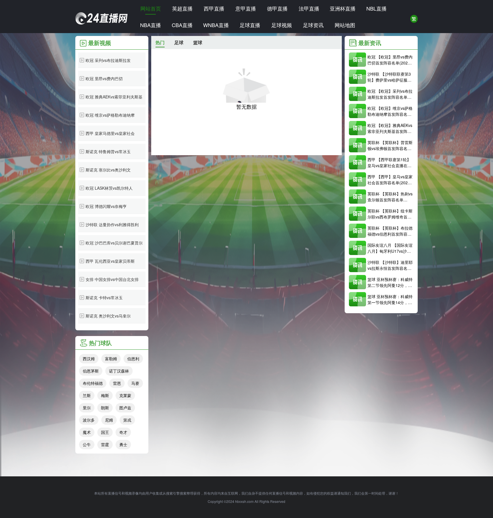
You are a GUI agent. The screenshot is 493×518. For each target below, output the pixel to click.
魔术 (87, 432)
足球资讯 (313, 25)
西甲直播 (214, 8)
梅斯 (105, 395)
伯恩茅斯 (91, 371)
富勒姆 (111, 358)
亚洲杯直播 (342, 8)
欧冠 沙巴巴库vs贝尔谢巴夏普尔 (114, 243)
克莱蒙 (125, 395)
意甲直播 (245, 8)
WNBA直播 (216, 25)
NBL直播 (376, 8)
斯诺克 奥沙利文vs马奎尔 (108, 316)
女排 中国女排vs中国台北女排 (112, 279)
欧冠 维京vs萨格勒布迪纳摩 (110, 115)
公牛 (87, 444)
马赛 (135, 383)
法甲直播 (309, 8)
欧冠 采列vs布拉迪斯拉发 (108, 60)
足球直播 (250, 25)
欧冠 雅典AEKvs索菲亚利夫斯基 (114, 97)
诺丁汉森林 (119, 371)
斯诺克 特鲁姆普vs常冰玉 (108, 151)
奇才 (123, 432)
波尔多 (89, 420)
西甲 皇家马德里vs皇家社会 (110, 133)
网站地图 (345, 25)
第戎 (127, 420)
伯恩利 (133, 358)
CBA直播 (182, 25)
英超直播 (182, 8)
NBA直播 (150, 25)
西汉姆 (89, 358)
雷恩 (117, 383)
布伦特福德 (93, 383)
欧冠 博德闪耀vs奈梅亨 (106, 206)
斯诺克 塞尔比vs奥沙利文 (108, 170)
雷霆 (105, 444)
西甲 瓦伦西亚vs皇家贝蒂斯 (110, 261)
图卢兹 (125, 407)
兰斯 (87, 395)
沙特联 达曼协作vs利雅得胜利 (112, 224)
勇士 (123, 444)
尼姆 (109, 420)
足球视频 (281, 25)
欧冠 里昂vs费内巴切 (104, 78)
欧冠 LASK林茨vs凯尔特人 (109, 188)
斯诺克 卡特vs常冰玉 (104, 297)
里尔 (87, 407)
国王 (105, 432)
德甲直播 (277, 8)
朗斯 (105, 407)
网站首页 (150, 8)
